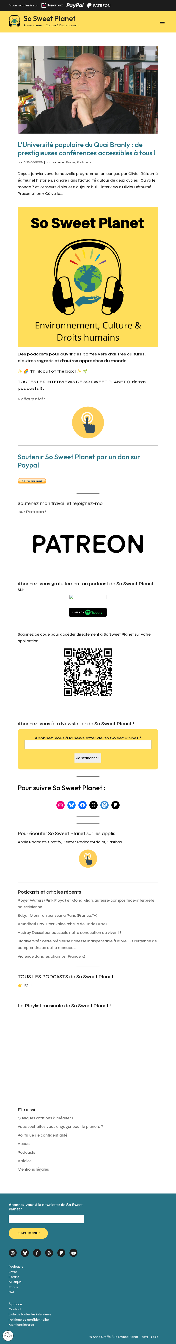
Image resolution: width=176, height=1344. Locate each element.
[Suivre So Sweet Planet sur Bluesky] (25, 1251)
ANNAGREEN (33, 162)
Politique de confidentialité (42, 1135)
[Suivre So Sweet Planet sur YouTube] (73, 1251)
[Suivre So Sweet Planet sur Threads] (49, 1251)
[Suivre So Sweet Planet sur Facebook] (37, 1251)
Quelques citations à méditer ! (45, 1118)
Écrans (14, 1277)
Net (11, 1292)
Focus (70, 162)
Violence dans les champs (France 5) (51, 956)
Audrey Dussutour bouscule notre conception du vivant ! (69, 932)
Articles (24, 1161)
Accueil (24, 1143)
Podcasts (84, 162)
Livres (13, 1272)
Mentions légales (33, 1169)
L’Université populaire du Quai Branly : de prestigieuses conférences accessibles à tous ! (87, 148)
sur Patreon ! (32, 511)
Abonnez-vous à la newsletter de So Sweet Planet (88, 738)
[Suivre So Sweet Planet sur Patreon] (61, 1251)
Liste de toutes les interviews (30, 1314)
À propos (15, 1304)
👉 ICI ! (25, 985)
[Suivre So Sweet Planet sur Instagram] (13, 1251)
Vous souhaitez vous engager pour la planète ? (60, 1126)
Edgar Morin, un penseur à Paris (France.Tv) (57, 915)
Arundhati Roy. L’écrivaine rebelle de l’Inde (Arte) (62, 924)
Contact (15, 1309)
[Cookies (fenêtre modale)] (8, 1336)
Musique (15, 1282)
